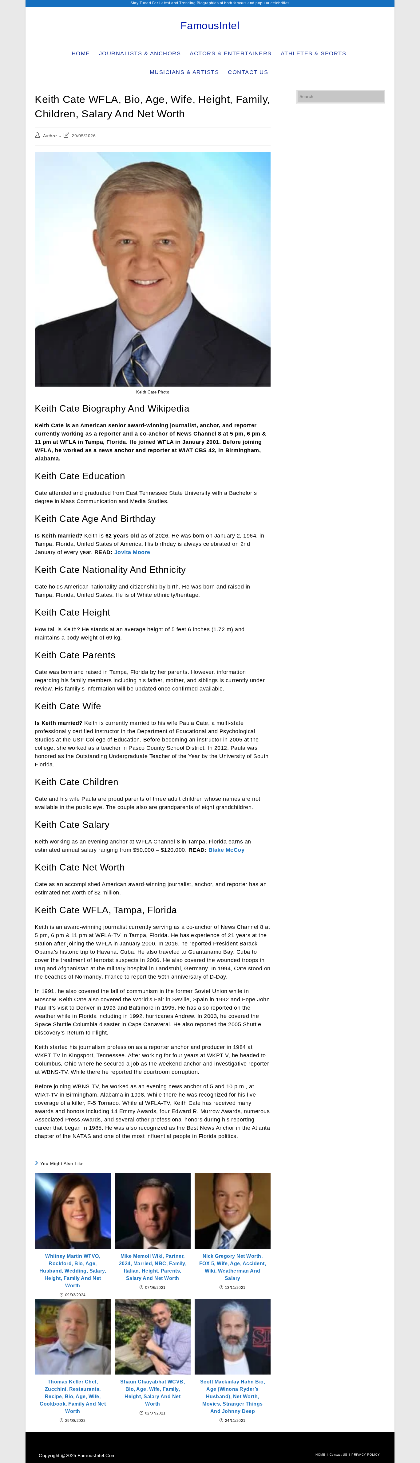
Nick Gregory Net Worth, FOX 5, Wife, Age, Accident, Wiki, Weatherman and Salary (232, 1267)
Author (50, 135)
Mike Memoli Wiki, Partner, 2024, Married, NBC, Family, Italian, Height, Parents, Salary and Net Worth (153, 1267)
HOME (320, 1454)
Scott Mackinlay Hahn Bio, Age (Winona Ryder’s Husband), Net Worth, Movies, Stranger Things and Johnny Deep (232, 1396)
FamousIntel (210, 25)
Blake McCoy (226, 850)
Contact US (338, 1454)
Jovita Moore (132, 552)
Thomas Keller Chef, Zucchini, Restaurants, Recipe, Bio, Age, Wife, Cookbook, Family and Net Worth (73, 1396)
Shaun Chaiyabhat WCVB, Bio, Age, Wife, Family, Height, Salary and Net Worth (152, 1392)
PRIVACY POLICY (365, 1454)
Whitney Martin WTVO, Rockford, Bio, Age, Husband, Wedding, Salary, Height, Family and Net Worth (72, 1271)
